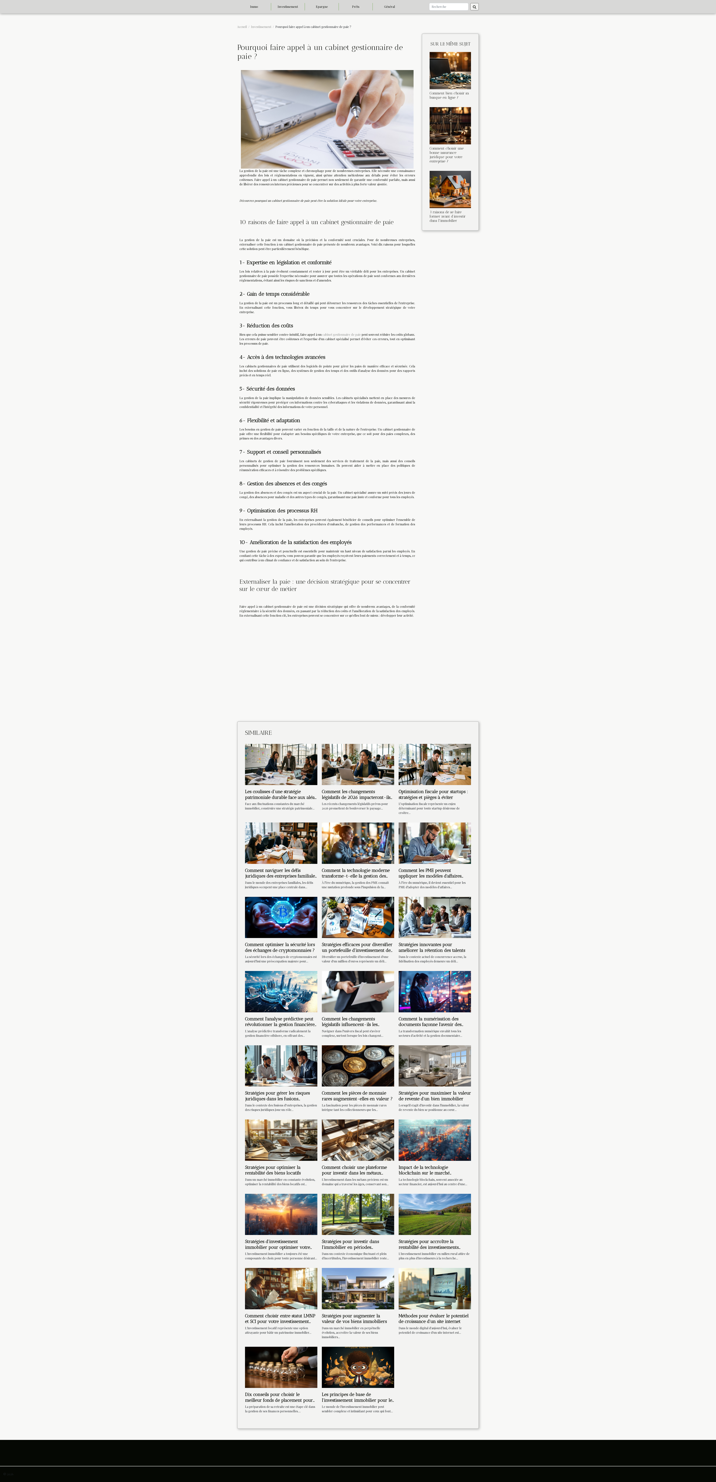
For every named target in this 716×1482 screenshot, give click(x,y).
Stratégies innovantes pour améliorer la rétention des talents (432, 947)
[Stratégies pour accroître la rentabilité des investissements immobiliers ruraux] (435, 1214)
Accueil (242, 27)
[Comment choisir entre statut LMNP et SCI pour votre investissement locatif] (281, 1288)
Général (389, 7)
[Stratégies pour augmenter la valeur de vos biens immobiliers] (358, 1288)
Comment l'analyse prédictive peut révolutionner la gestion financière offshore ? (280, 1024)
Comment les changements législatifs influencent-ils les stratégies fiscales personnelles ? (354, 1024)
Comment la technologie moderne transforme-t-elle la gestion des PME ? (356, 876)
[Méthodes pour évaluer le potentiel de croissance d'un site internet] (435, 1288)
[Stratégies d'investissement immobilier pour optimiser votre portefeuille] (281, 1214)
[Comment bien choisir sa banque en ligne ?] (450, 70)
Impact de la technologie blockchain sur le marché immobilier (424, 1173)
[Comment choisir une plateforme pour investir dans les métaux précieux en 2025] (358, 1140)
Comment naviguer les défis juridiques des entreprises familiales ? (281, 876)
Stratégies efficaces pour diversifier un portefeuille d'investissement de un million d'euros (357, 950)
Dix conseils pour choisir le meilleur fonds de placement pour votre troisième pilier (279, 1400)
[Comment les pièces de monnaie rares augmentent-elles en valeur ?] (358, 1065)
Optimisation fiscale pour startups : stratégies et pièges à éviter (433, 794)
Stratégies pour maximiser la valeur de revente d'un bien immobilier (435, 1095)
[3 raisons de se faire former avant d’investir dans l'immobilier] (450, 189)
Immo (254, 7)
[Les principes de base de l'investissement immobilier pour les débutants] (358, 1367)
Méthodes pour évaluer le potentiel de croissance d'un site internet (434, 1318)
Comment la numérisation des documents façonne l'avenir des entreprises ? (430, 1024)
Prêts (355, 7)
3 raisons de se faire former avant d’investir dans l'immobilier (448, 216)
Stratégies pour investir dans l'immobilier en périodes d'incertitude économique (350, 1247)
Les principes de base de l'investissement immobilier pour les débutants (358, 1400)
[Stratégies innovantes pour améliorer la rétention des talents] (435, 917)
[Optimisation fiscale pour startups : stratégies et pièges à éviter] (435, 764)
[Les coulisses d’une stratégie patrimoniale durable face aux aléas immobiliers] (281, 764)
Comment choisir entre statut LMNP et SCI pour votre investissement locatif (280, 1321)
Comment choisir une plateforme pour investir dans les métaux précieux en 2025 (354, 1173)
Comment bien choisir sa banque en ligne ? (449, 95)
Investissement (288, 7)
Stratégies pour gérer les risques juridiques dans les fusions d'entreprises (277, 1098)
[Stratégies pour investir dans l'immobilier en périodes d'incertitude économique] (358, 1214)
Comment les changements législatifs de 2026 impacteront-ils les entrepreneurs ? (356, 797)
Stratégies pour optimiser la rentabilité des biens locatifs (273, 1170)
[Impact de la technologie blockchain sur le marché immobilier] (435, 1140)
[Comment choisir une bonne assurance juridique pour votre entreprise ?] (450, 125)
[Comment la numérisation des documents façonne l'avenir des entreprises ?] (435, 991)
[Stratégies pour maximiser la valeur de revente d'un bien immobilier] (435, 1065)
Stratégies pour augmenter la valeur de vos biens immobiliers (354, 1318)
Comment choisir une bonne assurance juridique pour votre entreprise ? (447, 154)
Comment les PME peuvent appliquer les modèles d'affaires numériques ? (430, 876)
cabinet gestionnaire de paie (341, 334)
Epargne (322, 7)
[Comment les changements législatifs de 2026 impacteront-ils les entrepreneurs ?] (358, 764)
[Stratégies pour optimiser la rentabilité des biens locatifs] (281, 1140)
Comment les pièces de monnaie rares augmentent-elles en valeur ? (357, 1095)
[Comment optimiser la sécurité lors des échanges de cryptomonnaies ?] (281, 917)
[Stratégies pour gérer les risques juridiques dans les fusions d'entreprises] (281, 1065)
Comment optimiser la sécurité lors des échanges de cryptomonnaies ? (280, 947)
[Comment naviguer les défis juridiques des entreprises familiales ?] (281, 843)
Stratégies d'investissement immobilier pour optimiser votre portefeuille (277, 1247)
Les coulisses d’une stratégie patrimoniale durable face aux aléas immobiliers (281, 797)
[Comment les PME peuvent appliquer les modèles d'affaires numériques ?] (435, 843)
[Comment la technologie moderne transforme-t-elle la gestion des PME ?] (358, 843)
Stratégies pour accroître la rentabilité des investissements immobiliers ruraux (429, 1247)
